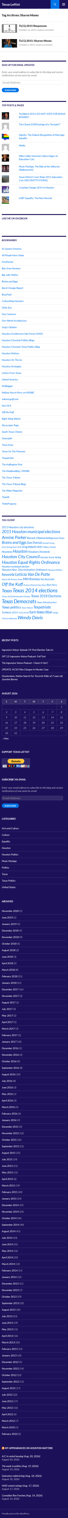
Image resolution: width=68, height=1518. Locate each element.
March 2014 (8, 1263)
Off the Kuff (8, 412)
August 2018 (8, 950)
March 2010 (8, 1427)
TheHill (5, 497)
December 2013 (10, 1283)
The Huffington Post (12, 464)
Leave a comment (45, 30)
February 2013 (9, 1348)
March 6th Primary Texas (12, 579)
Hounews (7, 551)
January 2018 (9, 982)
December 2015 (10, 1126)
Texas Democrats (19, 601)
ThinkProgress (9, 503)
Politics (5, 867)
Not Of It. (7, 405)
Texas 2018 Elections (46, 596)
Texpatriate (8, 457)
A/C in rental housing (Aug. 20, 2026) (21, 1456)
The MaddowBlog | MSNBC (16, 470)
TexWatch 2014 (10, 612)
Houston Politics (55, 570)
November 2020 (10, 910)
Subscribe (10, 90)
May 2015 (7, 1172)
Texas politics (11, 607)
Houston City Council (21, 556)
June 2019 (7, 917)
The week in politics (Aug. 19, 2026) (20, 1466)
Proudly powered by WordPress (15, 1513)
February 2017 (9, 1035)
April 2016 (7, 1100)
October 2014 (9, 1218)
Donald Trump (48, 543)
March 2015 (8, 1185)
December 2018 (10, 930)
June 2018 (7, 956)
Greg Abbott (29, 546)
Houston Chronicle (39, 551)
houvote (8, 574)
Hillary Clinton (49, 547)
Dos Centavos (9, 314)
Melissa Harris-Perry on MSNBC (18, 392)
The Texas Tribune (11, 477)
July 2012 (7, 1394)
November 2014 (10, 1211)
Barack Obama (36, 537)
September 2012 (10, 1381)
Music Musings (9, 860)
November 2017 (10, 995)
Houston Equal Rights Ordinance (31, 562)
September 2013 (10, 1303)
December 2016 (10, 1048)
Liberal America (10, 379)
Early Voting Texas (9, 547)
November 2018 (10, 937)
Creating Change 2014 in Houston (36, 187)
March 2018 (8, 969)
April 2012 (7, 1414)
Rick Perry (52, 584)
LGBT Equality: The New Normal (35, 198)
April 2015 (7, 1178)
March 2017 (8, 1028)
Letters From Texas (11, 372)
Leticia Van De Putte (32, 574)
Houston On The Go (12, 359)
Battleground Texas (55, 538)
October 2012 (9, 1375)
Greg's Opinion (9, 327)
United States (8, 887)
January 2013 (9, 1355)
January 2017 (9, 1041)
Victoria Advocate (9, 618)
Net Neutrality (47, 579)
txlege (55, 612)
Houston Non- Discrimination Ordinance (25, 569)
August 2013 (8, 1309)
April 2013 (7, 1335)
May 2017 (7, 1015)
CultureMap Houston (12, 301)
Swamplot (7, 438)
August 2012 (8, 1388)
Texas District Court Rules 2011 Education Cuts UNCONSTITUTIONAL (40, 178)
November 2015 (10, 1133)
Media (22, 145)
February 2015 (9, 1192)
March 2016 (8, 1107)
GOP (19, 547)
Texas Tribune (27, 607)
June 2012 (7, 1401)
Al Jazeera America (11, 248)
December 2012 (10, 1361)
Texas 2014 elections (35, 590)
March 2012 (8, 1420)
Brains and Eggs (10, 281)
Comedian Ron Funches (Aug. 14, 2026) (22, 1495)
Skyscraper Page (10, 425)
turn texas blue (40, 612)
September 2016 (10, 1067)
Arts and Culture (10, 828)
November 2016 (10, 1054)
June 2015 (7, 1165)
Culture (5, 834)
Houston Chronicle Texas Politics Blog (21, 346)
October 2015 (9, 1139)
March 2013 (8, 1342)
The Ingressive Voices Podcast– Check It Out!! (25, 662)
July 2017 (7, 1008)
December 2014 (10, 1205)
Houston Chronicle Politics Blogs (18, 340)
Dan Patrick (34, 543)
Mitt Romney (31, 579)
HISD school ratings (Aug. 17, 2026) (20, 1485)
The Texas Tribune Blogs (14, 484)
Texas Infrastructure (47, 602)
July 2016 (7, 1080)
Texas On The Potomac (13, 451)
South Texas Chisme (12, 431)
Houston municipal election (15, 566)
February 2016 (9, 1113)
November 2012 (10, 1368)
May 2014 (7, 1250)
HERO (39, 546)
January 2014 (9, 1276)
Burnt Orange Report (12, 287)
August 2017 (8, 1002)
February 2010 (9, 1433)
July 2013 (7, 1316)
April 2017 (7, 1022)
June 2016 (7, 1087)
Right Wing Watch (11, 418)
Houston (20, 551)
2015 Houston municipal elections (31, 531)
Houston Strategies (11, 366)
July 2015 (7, 1159)
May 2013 (7, 1329)
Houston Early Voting (50, 557)
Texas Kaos (7, 444)
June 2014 (7, 1244)
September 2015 (10, 1146)
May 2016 (7, 1093)
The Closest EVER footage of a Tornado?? (39, 124)
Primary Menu (63, 4)
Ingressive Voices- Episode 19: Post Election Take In (27, 649)
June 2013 (7, 1322)
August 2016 (8, 1074)
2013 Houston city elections (18, 527)
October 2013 (9, 1296)
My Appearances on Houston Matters (29, 1448)
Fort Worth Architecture (14, 320)
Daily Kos (7, 307)
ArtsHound (7, 261)
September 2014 (10, 1224)
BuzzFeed (6, 294)
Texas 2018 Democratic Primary (16, 596)
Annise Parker (14, 537)
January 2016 (9, 1120)
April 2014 (7, 1257)
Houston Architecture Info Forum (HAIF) (22, 333)
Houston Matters (10, 353)
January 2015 (9, 1198)
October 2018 (9, 943)
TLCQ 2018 (23, 612)
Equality (6, 841)
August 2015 (8, 1152)
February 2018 (9, 976)
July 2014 (7, 1237)
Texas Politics (8, 880)
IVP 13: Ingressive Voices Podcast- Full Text (24, 656)
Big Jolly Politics (10, 274)
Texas (7, 590)
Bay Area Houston (11, 268)
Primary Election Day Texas (34, 585)
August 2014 (8, 1231)
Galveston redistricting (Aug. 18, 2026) (22, 1475)
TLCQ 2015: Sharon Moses (35, 40)
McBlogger (7, 385)
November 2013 (10, 1290)
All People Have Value (13, 255)
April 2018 (7, 963)
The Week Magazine (12, 490)
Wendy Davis (30, 617)
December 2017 (10, 989)
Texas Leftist (11, 4)
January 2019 (9, 924)
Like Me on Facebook (15, 218)
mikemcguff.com (10, 399)
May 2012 (7, 1407)
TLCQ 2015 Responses (33, 25)
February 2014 (9, 1270)
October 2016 (9, 1061)
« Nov (6, 738)
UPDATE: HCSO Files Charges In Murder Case (25, 669)
